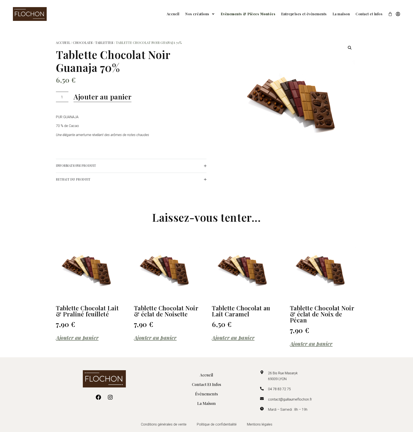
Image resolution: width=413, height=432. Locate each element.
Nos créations (197, 14)
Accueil (173, 14)
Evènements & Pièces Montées (248, 14)
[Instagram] (110, 397)
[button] (350, 48)
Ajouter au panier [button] (77, 338)
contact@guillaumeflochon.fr (290, 399)
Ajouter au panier (102, 96)
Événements (206, 393)
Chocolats (82, 43)
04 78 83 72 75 (279, 389)
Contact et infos (369, 14)
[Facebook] (98, 397)
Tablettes (104, 43)
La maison (341, 14)
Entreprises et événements (304, 14)
